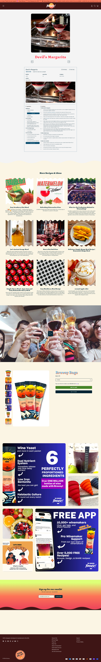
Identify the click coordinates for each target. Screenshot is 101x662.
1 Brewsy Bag (29, 119)
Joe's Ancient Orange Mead (19, 249)
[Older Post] (32, 62)
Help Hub (54, 643)
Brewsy (8, 658)
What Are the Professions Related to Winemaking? (81, 208)
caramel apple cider (81, 289)
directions (43, 106)
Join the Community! (56, 651)
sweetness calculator (51, 112)
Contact (78, 640)
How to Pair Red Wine (50, 249)
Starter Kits (54, 638)
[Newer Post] (69, 62)
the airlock (47, 118)
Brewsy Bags (55, 640)
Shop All (54, 642)
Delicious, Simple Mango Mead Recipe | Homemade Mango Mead (81, 250)
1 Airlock (28, 111)
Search (78, 638)
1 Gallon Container (30, 110)
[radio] (26, 71)
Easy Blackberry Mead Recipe (50, 289)
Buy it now (74, 391)
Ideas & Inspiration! (56, 645)
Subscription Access (56, 647)
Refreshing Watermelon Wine (50, 207)
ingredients (29, 106)
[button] (94, 6)
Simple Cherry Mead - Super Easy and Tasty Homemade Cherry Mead (19, 289)
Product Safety (79, 642)
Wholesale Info (55, 649)
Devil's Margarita (32, 69)
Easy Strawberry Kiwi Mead (19, 207)
